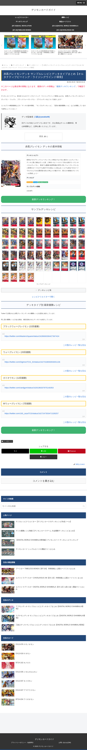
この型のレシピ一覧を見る (74, 345)
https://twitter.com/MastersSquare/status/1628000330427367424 (32, 336)
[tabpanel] (16, 45)
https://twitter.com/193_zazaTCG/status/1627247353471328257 (32, 413)
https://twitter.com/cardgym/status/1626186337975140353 (29, 388)
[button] (43, 457)
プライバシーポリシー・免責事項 (22, 742)
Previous (2, 45)
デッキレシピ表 (44, 290)
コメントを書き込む (43, 481)
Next (85, 45)
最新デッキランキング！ (43, 199)
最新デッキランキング (66, 86)
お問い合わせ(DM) (65, 742)
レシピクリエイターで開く (43, 297)
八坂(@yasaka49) (42, 117)
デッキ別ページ (7, 441)
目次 (41, 136)
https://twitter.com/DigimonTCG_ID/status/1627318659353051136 (32, 362)
